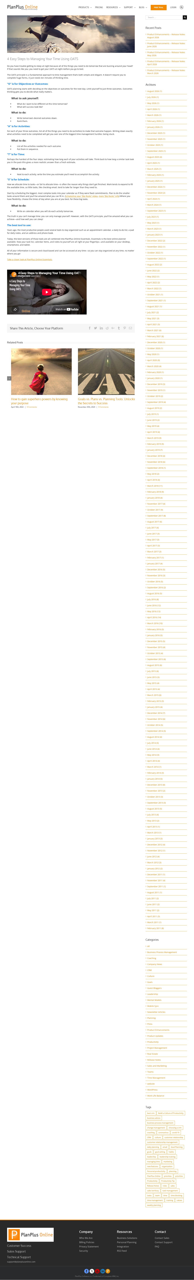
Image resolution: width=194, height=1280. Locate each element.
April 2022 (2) (153, 282)
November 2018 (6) (156, 462)
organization (167, 1166)
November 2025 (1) (156, 139)
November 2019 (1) (156, 390)
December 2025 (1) (156, 133)
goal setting (160, 1152)
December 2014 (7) (156, 713)
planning (172, 1171)
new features (152, 1166)
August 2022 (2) (154, 264)
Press (149, 1024)
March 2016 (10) (154, 623)
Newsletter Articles (156, 1012)
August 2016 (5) (154, 593)
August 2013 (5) (154, 808)
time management (155, 1200)
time (165, 1195)
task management (170, 1190)
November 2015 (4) (156, 647)
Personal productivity (156, 1171)
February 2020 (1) (155, 372)
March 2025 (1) (154, 169)
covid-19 (175, 1132)
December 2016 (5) (156, 569)
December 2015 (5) (156, 641)
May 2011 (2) (153, 910)
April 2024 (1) (153, 198)
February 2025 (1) (155, 175)
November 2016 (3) (156, 575)
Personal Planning (126, 1242)
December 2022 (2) (156, 240)
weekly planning (154, 1205)
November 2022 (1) (156, 246)
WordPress (152, 1089)
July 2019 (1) (153, 414)
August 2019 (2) (154, 408)
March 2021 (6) (154, 330)
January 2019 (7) (154, 450)
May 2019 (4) (153, 426)
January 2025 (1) (154, 181)
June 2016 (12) (154, 605)
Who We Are (85, 1238)
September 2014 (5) (156, 731)
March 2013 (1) (154, 832)
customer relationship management (162, 1142)
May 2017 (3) (153, 539)
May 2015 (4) (153, 683)
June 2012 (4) (153, 856)
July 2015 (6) (153, 671)
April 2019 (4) (153, 432)
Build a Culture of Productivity (170, 1113)
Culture (150, 976)
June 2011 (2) (153, 904)
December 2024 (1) (156, 187)
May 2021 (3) (153, 318)
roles (165, 1185)
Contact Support (164, 1242)
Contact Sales (162, 1238)
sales (173, 1185)
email (165, 1147)
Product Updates (155, 1036)
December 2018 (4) (156, 456)
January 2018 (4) (154, 497)
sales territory (153, 1190)
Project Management (157, 1048)
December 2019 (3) (156, 384)
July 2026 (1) (153, 97)
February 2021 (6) (155, 336)
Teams (150, 1071)
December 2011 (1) (156, 874)
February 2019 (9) (155, 444)
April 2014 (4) (153, 761)
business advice (153, 1118)
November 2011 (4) (156, 880)
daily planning (153, 1147)
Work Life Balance (155, 1095)
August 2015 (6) (154, 665)
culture (158, 1137)
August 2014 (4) (154, 737)
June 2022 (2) (153, 270)
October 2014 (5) (155, 725)
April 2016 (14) (154, 617)
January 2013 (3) (154, 838)
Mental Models (154, 1000)
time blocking (176, 1195)
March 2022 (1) (154, 288)
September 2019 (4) (156, 402)
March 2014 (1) (154, 766)
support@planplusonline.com (21, 1261)
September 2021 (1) (156, 300)
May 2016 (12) (153, 611)
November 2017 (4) (156, 503)
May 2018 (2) (153, 474)
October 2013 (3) (155, 796)
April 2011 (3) (153, 916)
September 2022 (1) (156, 258)
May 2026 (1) (153, 103)
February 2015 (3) (155, 701)
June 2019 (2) (153, 420)
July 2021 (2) (153, 312)
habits (171, 1152)
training (169, 1200)
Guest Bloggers (154, 988)
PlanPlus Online (153, 1176)
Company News (154, 964)
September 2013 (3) (156, 802)
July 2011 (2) (153, 898)
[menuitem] (85, 7)
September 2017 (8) (156, 515)
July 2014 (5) (153, 743)
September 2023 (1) (156, 210)
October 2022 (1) (155, 252)
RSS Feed (122, 1250)
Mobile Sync (153, 1006)
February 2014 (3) (155, 772)
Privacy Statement (89, 1246)
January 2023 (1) (154, 234)
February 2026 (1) (155, 121)
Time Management (156, 1077)
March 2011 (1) (154, 922)
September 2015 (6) (156, 659)
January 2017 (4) (154, 563)
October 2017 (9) (155, 509)
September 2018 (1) (156, 468)
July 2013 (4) (153, 814)
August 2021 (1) (154, 306)
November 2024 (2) (156, 192)
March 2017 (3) (154, 551)
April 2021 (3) (153, 324)
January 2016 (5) (154, 635)
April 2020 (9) (153, 360)
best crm (151, 1113)
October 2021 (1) (155, 294)
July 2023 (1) (153, 216)
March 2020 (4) (154, 366)
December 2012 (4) (156, 844)
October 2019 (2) (155, 396)
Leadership (152, 994)
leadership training (167, 1156)
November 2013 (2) (156, 790)
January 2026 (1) (154, 127)
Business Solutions (127, 1238)
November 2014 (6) (156, 719)
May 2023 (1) (153, 222)
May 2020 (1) (153, 354)
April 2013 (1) (153, 826)
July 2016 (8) (153, 599)
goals (149, 1152)
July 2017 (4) (153, 527)
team (157, 1195)
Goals (150, 982)
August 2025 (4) (154, 157)
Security (83, 1250)
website (151, 1083)
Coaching (151, 958)
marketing (167, 1161)
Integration (123, 1246)
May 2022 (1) (153, 276)
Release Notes (154, 1059)
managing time (153, 1161)
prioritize (179, 1176)
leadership (151, 1156)
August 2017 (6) (154, 521)
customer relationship (173, 1137)
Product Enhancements (158, 1030)
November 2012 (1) (156, 850)
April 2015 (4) (153, 689)
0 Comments (33, 407)
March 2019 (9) (154, 438)
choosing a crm (175, 1127)
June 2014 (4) (153, 749)
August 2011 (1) (154, 892)
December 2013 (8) (156, 784)
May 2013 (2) (153, 820)
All (148, 946)
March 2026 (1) (154, 115)
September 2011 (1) (156, 886)
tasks (149, 1195)
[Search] (181, 7)
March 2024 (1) (154, 204)
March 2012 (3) (154, 862)
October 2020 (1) (155, 348)
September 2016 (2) (156, 587)
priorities (168, 1176)
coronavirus (163, 1132)
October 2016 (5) (155, 581)
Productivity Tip (168, 1181)
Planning (151, 1018)
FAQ (157, 1246)
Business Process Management (162, 952)
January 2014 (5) (154, 778)
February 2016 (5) (155, 629)
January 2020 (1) (154, 378)
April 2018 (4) (153, 479)
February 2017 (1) (155, 557)
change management (156, 1127)
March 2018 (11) (154, 485)
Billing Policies (86, 1242)
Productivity (152, 1042)
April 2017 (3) (153, 545)
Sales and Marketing (157, 1065)
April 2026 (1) (153, 109)
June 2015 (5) (153, 677)
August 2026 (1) (154, 91)
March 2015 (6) (154, 695)
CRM (149, 970)
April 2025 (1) (153, 163)
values (179, 1200)
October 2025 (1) (155, 145)
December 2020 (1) (156, 342)
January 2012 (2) (154, 868)
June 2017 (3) (153, 533)
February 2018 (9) (155, 491)
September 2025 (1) (156, 151)
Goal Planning (176, 1147)
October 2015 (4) (155, 653)
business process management (160, 1123)
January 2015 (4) (154, 707)
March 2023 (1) (154, 228)
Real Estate (152, 1054)
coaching (151, 1132)
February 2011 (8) (155, 928)
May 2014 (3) (153, 755)
